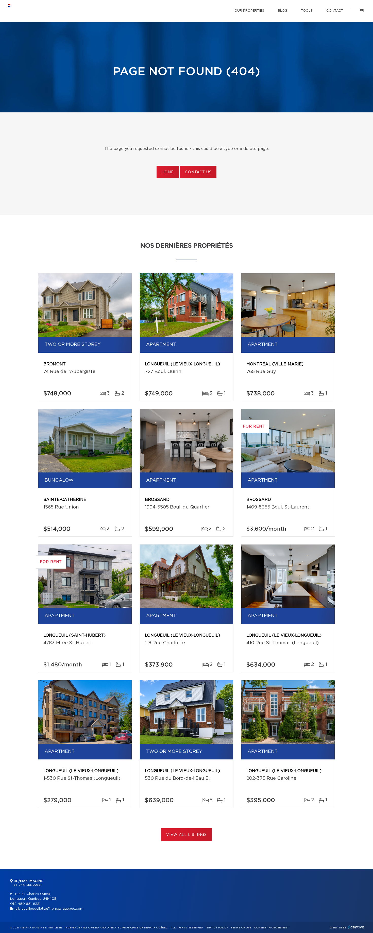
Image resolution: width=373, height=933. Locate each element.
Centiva (356, 927)
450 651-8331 (29, 904)
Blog (282, 10)
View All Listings (186, 835)
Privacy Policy (217, 927)
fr (362, 10)
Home (168, 172)
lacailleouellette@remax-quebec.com (52, 908)
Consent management (271, 927)
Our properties (249, 10)
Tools (307, 10)
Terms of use (241, 927)
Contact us (198, 172)
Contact (334, 10)
